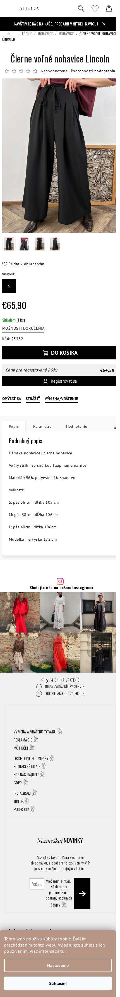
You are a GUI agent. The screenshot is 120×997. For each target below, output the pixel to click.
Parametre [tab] (42, 426)
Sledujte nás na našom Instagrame (61, 587)
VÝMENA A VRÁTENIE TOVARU (35, 732)
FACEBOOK (21, 809)
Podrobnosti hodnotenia (93, 70)
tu (62, 951)
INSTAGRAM (22, 793)
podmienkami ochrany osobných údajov (59, 898)
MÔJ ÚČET (21, 748)
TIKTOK (18, 801)
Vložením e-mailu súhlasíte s (59, 893)
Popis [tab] (14, 426)
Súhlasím (58, 983)
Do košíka (64, 352)
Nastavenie (58, 965)
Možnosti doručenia (23, 328)
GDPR (18, 782)
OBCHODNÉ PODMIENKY (31, 758)
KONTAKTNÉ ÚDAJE (27, 766)
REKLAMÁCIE (23, 740)
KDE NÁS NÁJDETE (26, 774)
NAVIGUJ (91, 24)
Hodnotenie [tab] (76, 426)
